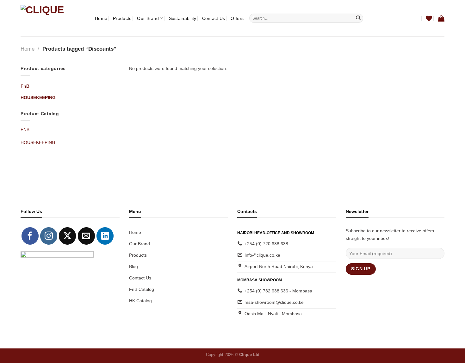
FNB (25, 129)
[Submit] (358, 18)
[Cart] (441, 18)
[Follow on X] (67, 235)
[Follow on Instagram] (48, 235)
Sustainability (182, 18)
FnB (25, 86)
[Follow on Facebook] (30, 235)
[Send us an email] (86, 235)
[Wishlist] (429, 18)
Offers (237, 18)
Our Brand (148, 18)
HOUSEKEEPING (38, 97)
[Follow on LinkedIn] (105, 235)
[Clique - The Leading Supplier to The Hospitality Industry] (53, 18)
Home (101, 18)
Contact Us (213, 18)
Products (122, 18)
